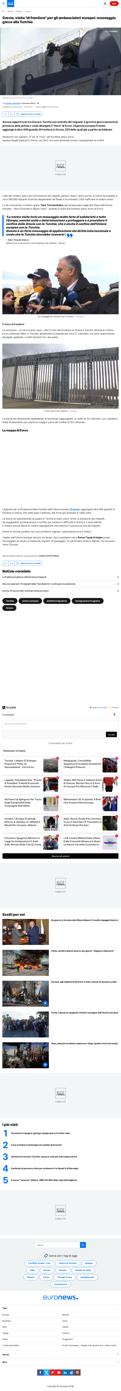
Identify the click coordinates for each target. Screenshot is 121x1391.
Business (6, 1320)
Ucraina (63, 1270)
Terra (64, 1320)
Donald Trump (65, 1277)
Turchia (10, 601)
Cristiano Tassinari (12, 103)
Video (5, 1339)
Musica (31, 1277)
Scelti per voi (13, 914)
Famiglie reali (87, 1277)
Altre (4, 1362)
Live (114, 3)
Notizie (10, 11)
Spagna (89, 1263)
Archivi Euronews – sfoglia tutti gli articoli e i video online (89, 1345)
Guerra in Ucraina (68, 1263)
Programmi (67, 1339)
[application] (60, 61)
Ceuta (46, 1277)
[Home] (3, 11)
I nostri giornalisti (10, 1345)
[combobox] (60, 1245)
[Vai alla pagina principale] (10, 3)
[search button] (83, 1245)
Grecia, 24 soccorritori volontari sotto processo (25, 590)
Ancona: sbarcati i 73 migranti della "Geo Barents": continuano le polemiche (38, 584)
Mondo (19, 11)
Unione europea (30, 601)
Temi (4, 1308)
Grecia (28, 11)
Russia (47, 1270)
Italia (32, 1270)
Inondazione (60, 1284)
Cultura (65, 1333)
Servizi (5, 1354)
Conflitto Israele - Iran (39, 1263)
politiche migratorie (57, 601)
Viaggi (5, 1333)
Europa (5, 1314)
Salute (65, 1327)
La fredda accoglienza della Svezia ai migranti (24, 577)
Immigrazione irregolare (87, 601)
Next (4, 1327)
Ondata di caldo (83, 1270)
